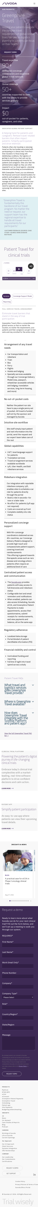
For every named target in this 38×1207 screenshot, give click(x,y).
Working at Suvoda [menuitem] (9, 1133)
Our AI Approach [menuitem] (8, 1144)
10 (28, 900)
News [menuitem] (4, 1118)
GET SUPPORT (11, 1174)
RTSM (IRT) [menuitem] (6, 1092)
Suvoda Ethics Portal (22, 1187)
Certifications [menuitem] (7, 1161)
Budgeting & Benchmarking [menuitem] (11, 1109)
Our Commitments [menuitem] (8, 1159)
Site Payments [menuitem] (7, 1107)
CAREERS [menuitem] (5, 1130)
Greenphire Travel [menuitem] (8, 1101)
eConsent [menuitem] (5, 1096)
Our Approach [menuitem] (7, 1141)
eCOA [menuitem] (4, 1094)
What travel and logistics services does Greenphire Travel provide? (15, 689)
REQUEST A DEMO (12, 1168)
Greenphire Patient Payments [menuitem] (12, 1099)
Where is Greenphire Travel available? (17, 702)
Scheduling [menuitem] (6, 1103)
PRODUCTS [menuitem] (6, 1087)
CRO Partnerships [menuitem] (8, 1151)
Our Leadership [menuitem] (7, 1157)
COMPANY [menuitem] (5, 1154)
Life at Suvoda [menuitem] (7, 1135)
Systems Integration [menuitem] (9, 1148)
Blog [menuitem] (3, 1125)
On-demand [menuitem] (6, 1120)
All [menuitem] (3, 1116)
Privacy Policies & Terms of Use (26, 1184)
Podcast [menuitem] (5, 1127)
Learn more (6, 788)
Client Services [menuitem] (7, 1146)
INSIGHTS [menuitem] (5, 1113)
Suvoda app (16, 582)
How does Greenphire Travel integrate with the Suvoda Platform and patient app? (16, 718)
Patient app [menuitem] (6, 1105)
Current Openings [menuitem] (8, 1138)
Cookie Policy (20, 1181)
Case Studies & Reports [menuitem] (11, 1122)
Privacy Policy (23, 1066)
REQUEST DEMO (10, 52)
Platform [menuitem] (5, 1090)
